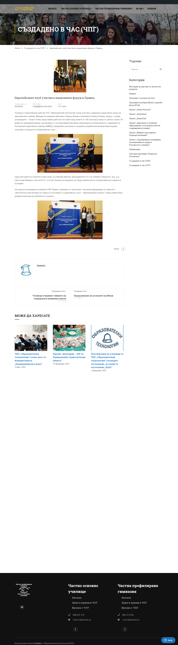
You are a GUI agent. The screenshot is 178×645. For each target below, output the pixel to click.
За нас (139, 8)
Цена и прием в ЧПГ (134, 602)
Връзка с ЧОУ (80, 607)
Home (17, 48)
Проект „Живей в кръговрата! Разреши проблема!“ (142, 133)
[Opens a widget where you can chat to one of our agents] (168, 640)
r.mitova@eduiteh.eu (131, 620)
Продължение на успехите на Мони (93, 295)
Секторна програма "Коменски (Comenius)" (143, 155)
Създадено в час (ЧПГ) (34, 48)
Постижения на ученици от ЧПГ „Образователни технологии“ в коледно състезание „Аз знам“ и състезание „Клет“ (107, 360)
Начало (52, 8)
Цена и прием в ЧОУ (84, 602)
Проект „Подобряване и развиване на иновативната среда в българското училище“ (145, 142)
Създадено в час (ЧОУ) (139, 161)
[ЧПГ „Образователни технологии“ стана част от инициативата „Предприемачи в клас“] (31, 338)
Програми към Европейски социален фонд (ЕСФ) (145, 103)
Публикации (134, 149)
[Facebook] (123, 249)
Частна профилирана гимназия (113, 8)
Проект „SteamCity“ (137, 118)
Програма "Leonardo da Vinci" (142, 98)
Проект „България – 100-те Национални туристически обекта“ (69, 357)
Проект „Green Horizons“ (140, 109)
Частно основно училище (76, 8)
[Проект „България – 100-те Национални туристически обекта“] (69, 338)
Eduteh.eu (19, 106)
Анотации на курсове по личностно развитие (145, 87)
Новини (151, 8)
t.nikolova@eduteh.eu (82, 620)
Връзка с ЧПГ (130, 607)
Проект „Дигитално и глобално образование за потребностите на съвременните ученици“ (144, 125)
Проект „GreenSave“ (138, 114)
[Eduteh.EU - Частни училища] (25, 9)
